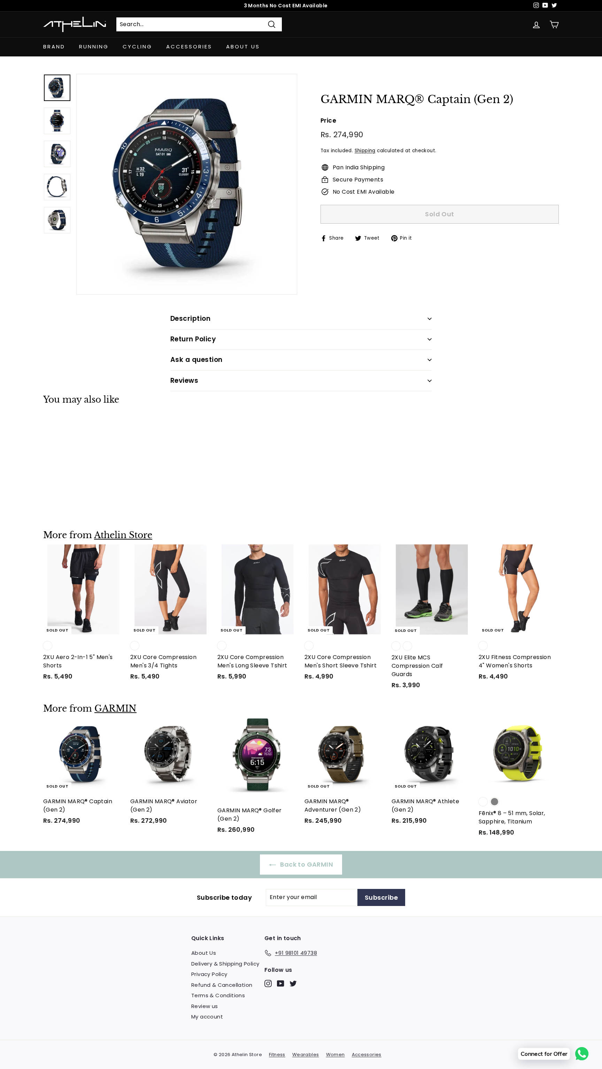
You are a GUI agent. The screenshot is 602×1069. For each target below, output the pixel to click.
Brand (54, 46)
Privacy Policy (209, 974)
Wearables (305, 1054)
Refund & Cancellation (221, 985)
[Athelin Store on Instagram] (268, 983)
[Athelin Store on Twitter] (293, 983)
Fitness (277, 1054)
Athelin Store (123, 535)
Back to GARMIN (306, 864)
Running (94, 46)
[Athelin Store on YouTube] (280, 983)
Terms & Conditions (218, 995)
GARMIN (115, 708)
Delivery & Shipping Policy (225, 963)
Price (328, 120)
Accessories (189, 46)
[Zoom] (187, 184)
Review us (204, 1006)
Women (335, 1054)
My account (207, 1016)
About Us (243, 46)
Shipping (365, 150)
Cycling (137, 46)
